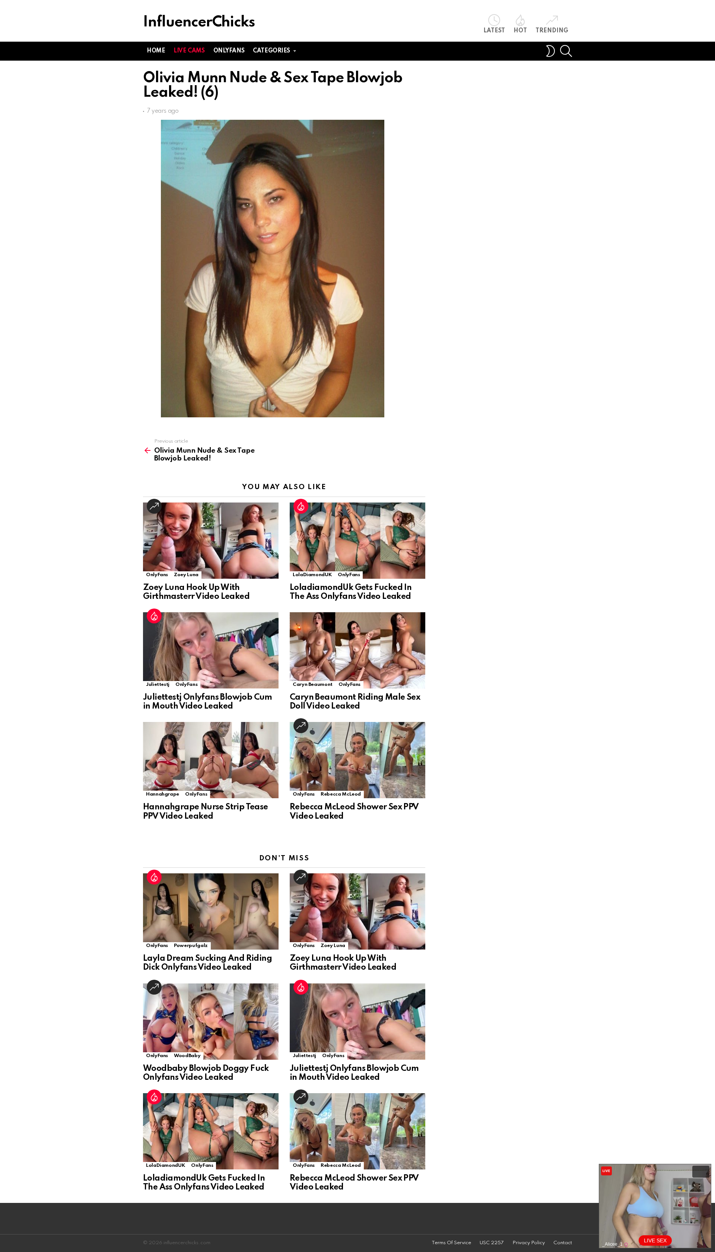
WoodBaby (187, 1055)
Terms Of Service (451, 1242)
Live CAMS (189, 51)
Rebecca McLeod (341, 794)
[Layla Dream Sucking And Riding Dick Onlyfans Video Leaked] (211, 911)
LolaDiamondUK (312, 574)
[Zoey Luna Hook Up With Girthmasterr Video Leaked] (211, 541)
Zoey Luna (186, 574)
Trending (552, 31)
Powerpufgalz (191, 945)
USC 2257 (492, 1242)
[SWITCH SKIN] (550, 51)
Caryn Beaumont (313, 684)
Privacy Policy (528, 1242)
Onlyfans (229, 51)
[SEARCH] (566, 51)
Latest (494, 31)
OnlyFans (157, 574)
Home (156, 51)
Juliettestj (157, 684)
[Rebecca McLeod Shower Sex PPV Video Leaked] (357, 760)
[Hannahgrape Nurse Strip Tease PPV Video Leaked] (211, 760)
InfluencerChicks (199, 22)
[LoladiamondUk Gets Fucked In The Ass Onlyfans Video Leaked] (357, 541)
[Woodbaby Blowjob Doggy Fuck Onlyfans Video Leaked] (211, 1021)
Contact (562, 1242)
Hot (520, 31)
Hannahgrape (162, 794)
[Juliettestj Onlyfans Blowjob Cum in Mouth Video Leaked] (211, 650)
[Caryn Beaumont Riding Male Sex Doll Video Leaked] (357, 650)
